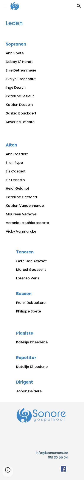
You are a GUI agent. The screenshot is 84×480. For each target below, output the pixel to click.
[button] (5, 6)
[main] (42, 23)
